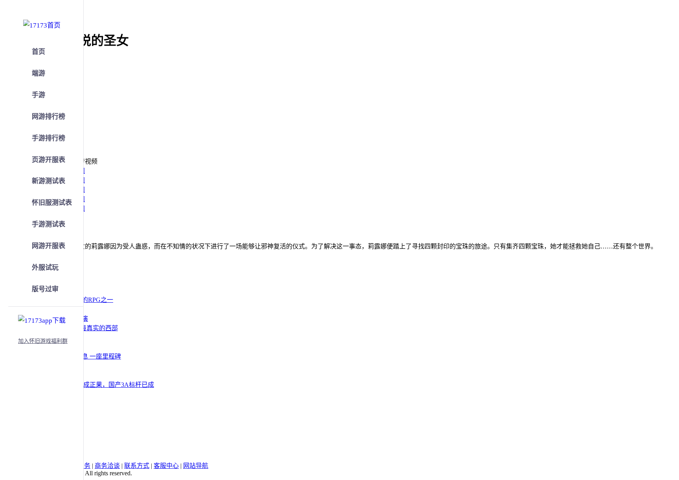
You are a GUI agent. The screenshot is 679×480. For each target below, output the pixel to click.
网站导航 (195, 465)
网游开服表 (48, 246)
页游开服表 (48, 160)
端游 (38, 73)
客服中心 (166, 465)
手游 (38, 95)
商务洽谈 (107, 465)
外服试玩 (45, 267)
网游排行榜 (48, 116)
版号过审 (45, 289)
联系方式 (136, 465)
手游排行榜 (48, 138)
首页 (38, 51)
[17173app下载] (42, 319)
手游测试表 (48, 224)
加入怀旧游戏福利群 (43, 341)
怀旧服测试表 (52, 202)
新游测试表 (48, 181)
